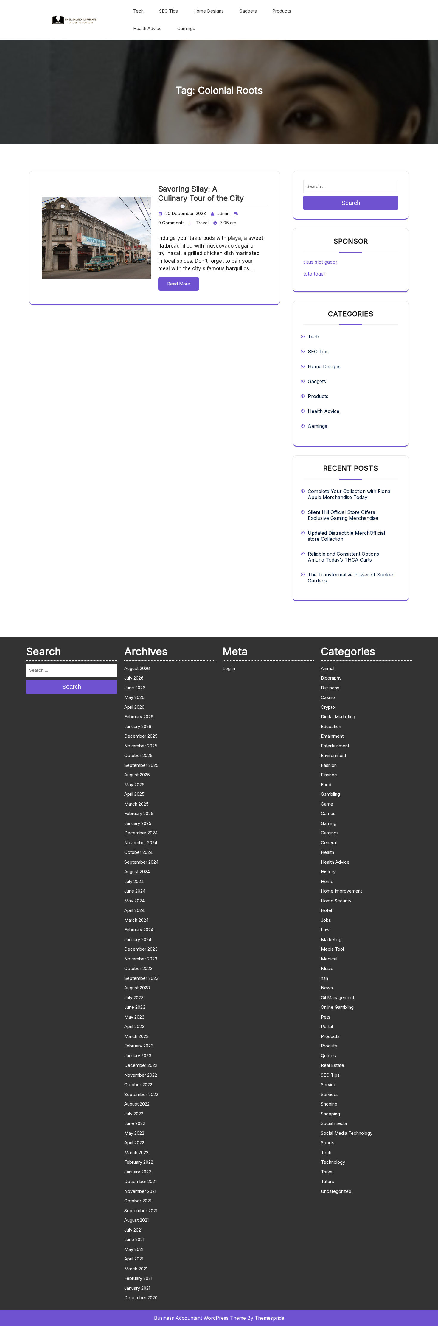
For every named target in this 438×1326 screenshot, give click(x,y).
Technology (333, 1162)
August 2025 (137, 775)
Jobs (326, 920)
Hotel (326, 910)
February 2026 (138, 716)
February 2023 (138, 1046)
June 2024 (134, 891)
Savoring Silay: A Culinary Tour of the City (201, 193)
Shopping (330, 1114)
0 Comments (171, 223)
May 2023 (134, 1017)
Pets (325, 1017)
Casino (328, 697)
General (329, 842)
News (327, 988)
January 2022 (137, 1172)
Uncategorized (336, 1191)
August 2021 (136, 1220)
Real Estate (332, 1065)
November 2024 (140, 842)
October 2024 (138, 852)
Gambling (330, 794)
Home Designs (208, 11)
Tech (138, 11)
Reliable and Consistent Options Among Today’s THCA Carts (343, 557)
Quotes (328, 1055)
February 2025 (138, 813)
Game (327, 804)
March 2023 (136, 1036)
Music (327, 968)
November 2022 (140, 1075)
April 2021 (133, 1259)
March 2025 (136, 804)
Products (281, 11)
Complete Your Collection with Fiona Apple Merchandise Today (349, 494)
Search (350, 203)
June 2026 (134, 688)
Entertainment (335, 746)
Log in (229, 668)
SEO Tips (168, 11)
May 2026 (134, 697)
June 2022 (134, 1123)
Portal (327, 1026)
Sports (327, 1142)
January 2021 (137, 1288)
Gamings (186, 28)
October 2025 (138, 755)
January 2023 (137, 1055)
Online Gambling (337, 1007)
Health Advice (147, 28)
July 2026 (134, 678)
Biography (331, 678)
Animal (327, 668)
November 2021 (140, 1191)
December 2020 (141, 1297)
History (328, 871)
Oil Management (337, 997)
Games (328, 813)
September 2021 (140, 1210)
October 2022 (138, 1084)
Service (328, 1084)
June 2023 (134, 1007)
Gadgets (248, 11)
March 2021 (135, 1268)
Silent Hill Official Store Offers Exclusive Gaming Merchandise (343, 515)
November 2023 (140, 959)
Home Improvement (341, 891)
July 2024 (134, 881)
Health (327, 852)
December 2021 (140, 1181)
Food (326, 784)
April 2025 (134, 794)
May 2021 (133, 1249)
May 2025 (134, 784)
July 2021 (133, 1230)
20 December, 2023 (185, 213)
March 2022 (136, 1152)
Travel (202, 223)
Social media (334, 1123)
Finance (329, 775)
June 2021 (134, 1239)
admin (223, 213)
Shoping (329, 1104)
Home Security (336, 901)
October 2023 (138, 968)
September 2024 (141, 862)
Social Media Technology (346, 1133)
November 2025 (140, 746)
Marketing (331, 939)
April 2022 (134, 1142)
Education (331, 726)
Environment (333, 755)
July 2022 (133, 1114)
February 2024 (138, 929)
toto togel (314, 274)
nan (324, 978)
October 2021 (137, 1201)
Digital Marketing (338, 716)
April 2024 (134, 910)
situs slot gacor (320, 262)
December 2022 (140, 1065)
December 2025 (141, 736)
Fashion (329, 765)
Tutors (327, 1181)
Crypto (328, 707)
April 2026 (134, 707)
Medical (329, 959)
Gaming (328, 823)
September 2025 (141, 765)
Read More (178, 284)
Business (330, 688)
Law (325, 929)
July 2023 (134, 997)
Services (330, 1094)
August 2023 (137, 988)
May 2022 (134, 1133)
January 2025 (137, 823)
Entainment (332, 736)
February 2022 (138, 1162)
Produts (329, 1046)
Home (327, 881)
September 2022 (141, 1094)
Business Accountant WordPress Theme (200, 1318)
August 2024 (137, 871)
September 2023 (141, 978)
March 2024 (136, 920)
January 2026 (137, 726)
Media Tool (332, 949)
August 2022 (137, 1104)
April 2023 (134, 1026)
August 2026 (137, 668)
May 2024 (134, 901)
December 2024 (141, 833)
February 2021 (138, 1278)
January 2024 (137, 939)
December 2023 (141, 949)
